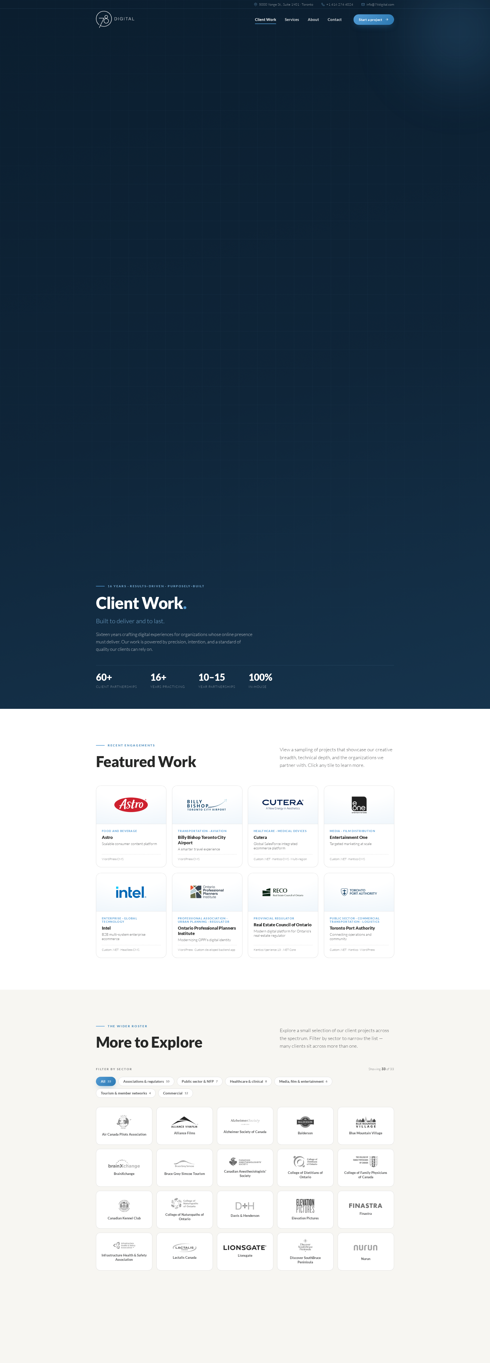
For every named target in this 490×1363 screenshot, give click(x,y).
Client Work (265, 19)
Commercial (175, 1093)
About (313, 19)
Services (292, 19)
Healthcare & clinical (248, 1081)
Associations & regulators (146, 1081)
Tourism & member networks (126, 1093)
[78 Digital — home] (115, 19)
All (106, 1081)
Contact (335, 19)
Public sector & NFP (200, 1081)
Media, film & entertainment (303, 1081)
